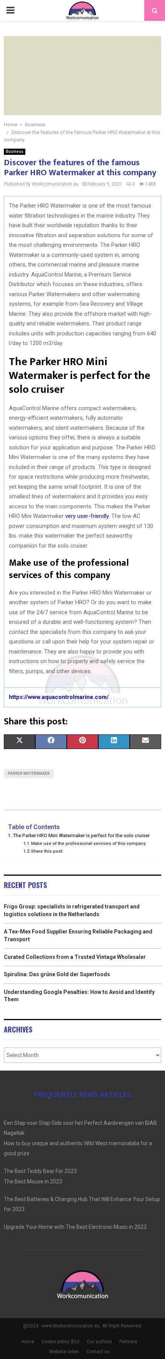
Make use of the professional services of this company (88, 843)
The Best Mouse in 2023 (33, 1181)
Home (27, 1341)
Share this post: (47, 851)
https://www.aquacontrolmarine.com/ (59, 697)
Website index (64, 1351)
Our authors (99, 1341)
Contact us (98, 1351)
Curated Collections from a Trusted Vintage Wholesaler (75, 957)
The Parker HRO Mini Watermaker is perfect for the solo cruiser (81, 835)
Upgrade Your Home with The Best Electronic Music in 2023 (75, 1227)
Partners (128, 1341)
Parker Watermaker (29, 773)
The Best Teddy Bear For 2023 (40, 1171)
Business (14, 151)
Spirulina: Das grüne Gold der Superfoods (57, 974)
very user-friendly (87, 516)
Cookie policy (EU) (60, 1341)
